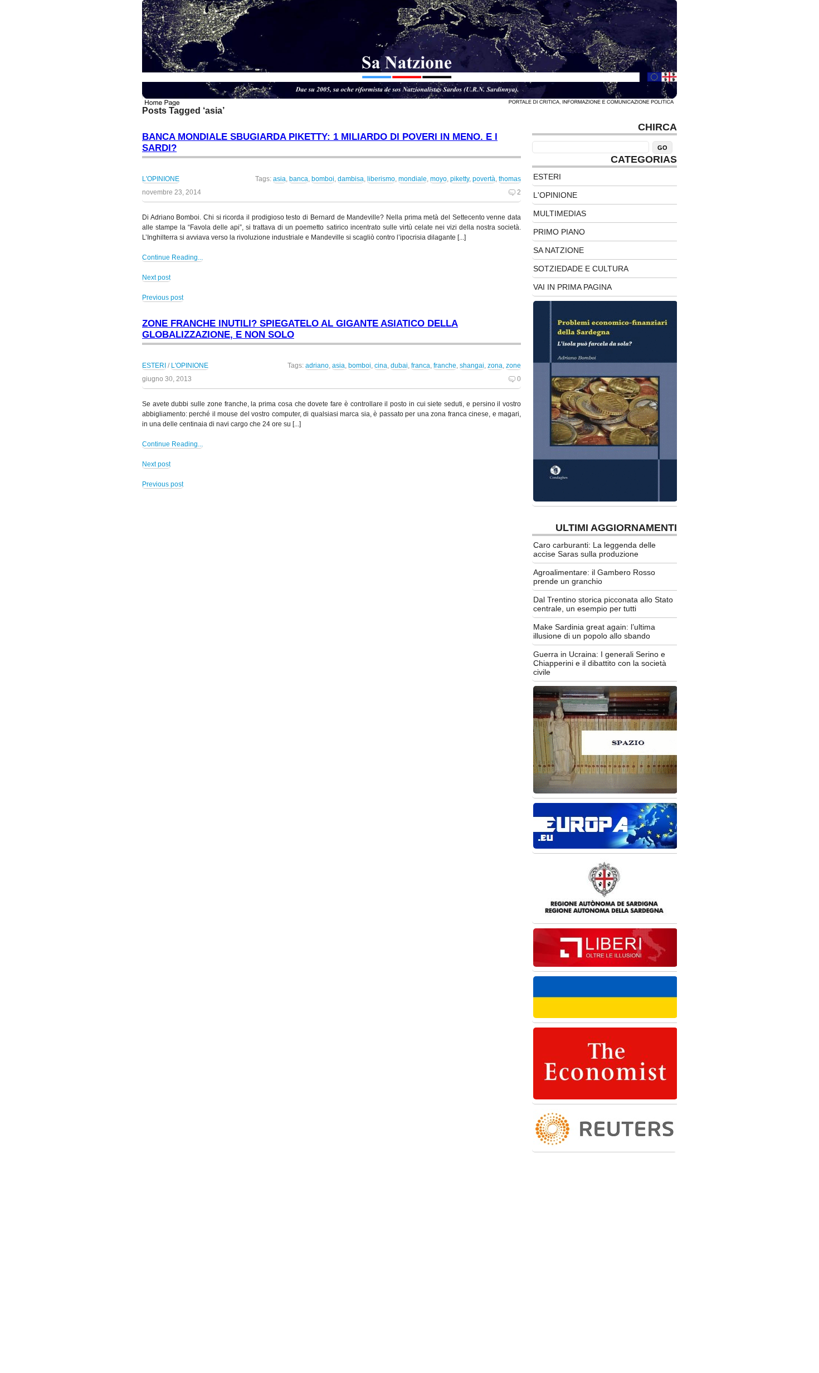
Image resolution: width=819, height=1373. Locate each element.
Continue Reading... (172, 257)
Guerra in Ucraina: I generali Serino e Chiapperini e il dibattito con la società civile (599, 663)
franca (420, 365)
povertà (483, 179)
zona (495, 365)
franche (444, 365)
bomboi (322, 179)
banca (298, 179)
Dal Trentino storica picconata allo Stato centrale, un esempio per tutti (603, 604)
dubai (399, 365)
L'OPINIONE (160, 179)
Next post (156, 277)
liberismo (381, 179)
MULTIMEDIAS (559, 213)
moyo (438, 179)
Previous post (162, 297)
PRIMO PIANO (559, 231)
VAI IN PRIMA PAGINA (572, 287)
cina (380, 365)
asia (279, 179)
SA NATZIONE (558, 250)
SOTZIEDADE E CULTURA (580, 268)
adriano (317, 365)
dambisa (351, 179)
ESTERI (154, 365)
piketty (459, 179)
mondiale (412, 179)
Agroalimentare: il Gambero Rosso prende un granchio (594, 577)
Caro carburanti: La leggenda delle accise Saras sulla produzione (594, 549)
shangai (472, 365)
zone (513, 365)
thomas (510, 179)
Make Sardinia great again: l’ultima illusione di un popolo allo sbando (594, 631)
